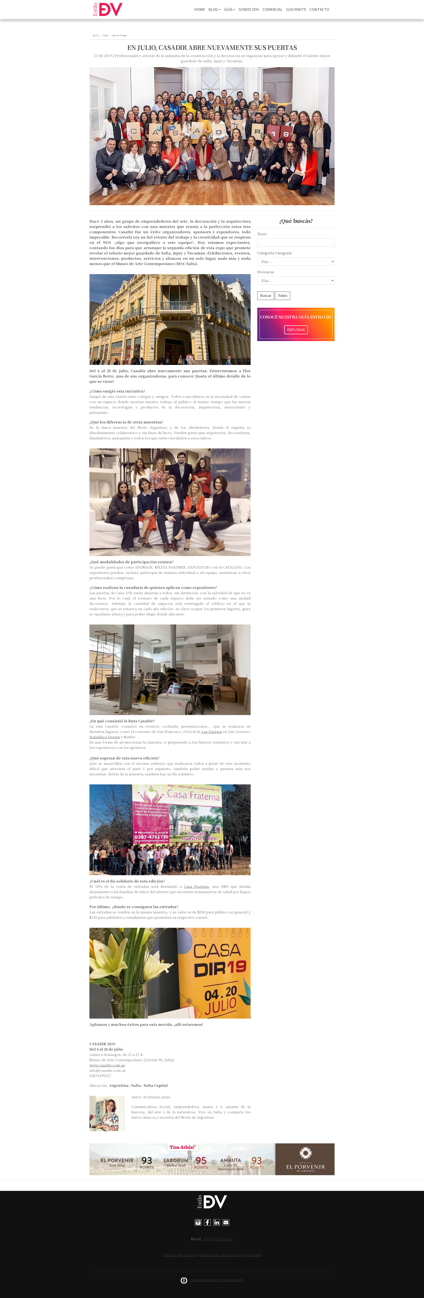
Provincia (265, 271)
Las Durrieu (211, 731)
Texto (262, 233)
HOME (200, 9)
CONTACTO (319, 9)
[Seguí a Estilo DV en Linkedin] (216, 1222)
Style (105, 35)
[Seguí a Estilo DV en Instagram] (198, 1222)
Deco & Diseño (119, 35)
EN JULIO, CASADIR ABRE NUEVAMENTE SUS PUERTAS (212, 47)
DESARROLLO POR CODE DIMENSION (217, 1280)
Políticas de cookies (180, 1254)
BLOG (213, 9)
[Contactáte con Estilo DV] (226, 1222)
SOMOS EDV (249, 9)
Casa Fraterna (196, 886)
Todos (282, 296)
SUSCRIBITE (296, 9)
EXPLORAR (296, 329)
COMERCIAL (272, 9)
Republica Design (104, 736)
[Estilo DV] (107, 9)
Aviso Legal (251, 1254)
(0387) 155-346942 (218, 1238)
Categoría (265, 252)
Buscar (265, 296)
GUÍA (228, 9)
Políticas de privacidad (219, 1254)
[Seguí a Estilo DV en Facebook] (207, 1222)
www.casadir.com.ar (107, 1065)
